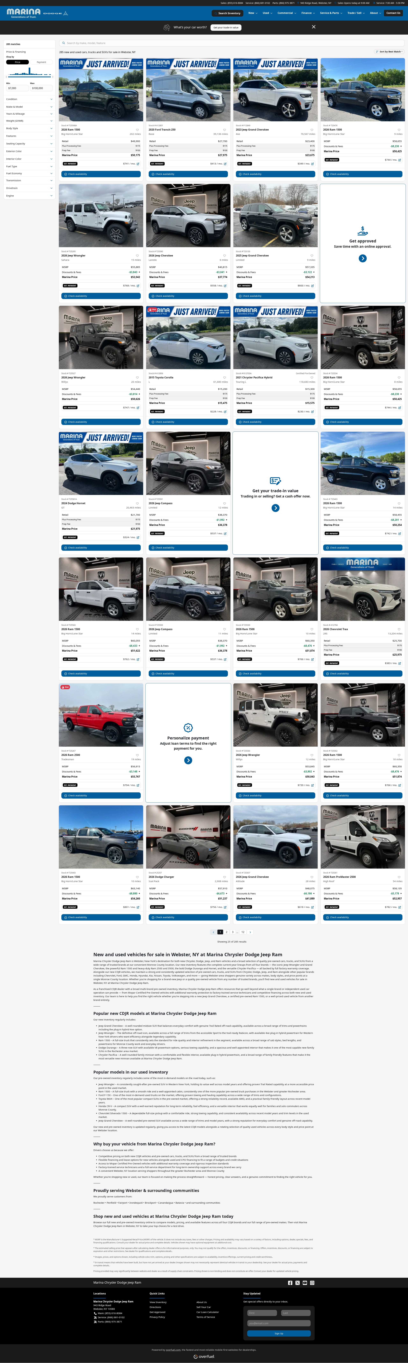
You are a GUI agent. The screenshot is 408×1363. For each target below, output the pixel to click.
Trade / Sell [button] (354, 13)
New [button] (251, 13)
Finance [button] (307, 13)
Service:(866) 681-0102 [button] (111, 1317)
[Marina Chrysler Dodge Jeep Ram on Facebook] (289, 1282)
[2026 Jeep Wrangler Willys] (101, 337)
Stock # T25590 (156, 251)
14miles (397, 507)
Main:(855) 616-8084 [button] (110, 1313)
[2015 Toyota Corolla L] (188, 337)
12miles (223, 507)
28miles (310, 881)
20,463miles (133, 507)
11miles (223, 633)
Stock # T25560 (68, 625)
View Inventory (158, 1302)
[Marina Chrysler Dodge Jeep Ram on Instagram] (311, 1282)
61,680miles (220, 381)
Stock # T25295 (68, 251)
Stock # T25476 (330, 125)
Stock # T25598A (69, 125)
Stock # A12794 (330, 625)
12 (242, 932)
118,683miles (307, 381)
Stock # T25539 (243, 625)
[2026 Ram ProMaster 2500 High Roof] (363, 837)
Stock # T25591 (156, 499)
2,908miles (221, 881)
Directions (155, 1307)
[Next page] (250, 932)
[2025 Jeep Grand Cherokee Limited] (275, 215)
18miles (397, 759)
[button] (314, 3)
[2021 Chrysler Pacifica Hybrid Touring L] (275, 337)
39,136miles (220, 133)
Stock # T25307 (243, 872)
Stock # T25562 (330, 750)
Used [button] (266, 13)
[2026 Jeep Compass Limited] (188, 463)
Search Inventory (229, 13)
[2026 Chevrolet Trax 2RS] (363, 589)
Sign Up (279, 1333)
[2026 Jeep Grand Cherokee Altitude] (275, 837)
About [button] (374, 13)
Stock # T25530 (243, 750)
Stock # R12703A (243, 373)
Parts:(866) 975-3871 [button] (110, 1321)
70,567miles (308, 133)
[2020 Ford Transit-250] (188, 89)
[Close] (314, 27)
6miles (224, 259)
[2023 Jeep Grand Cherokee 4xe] (275, 89)
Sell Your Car (204, 1307)
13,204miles (395, 633)
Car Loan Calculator (208, 1312)
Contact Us (393, 13)
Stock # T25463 (330, 499)
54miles (397, 881)
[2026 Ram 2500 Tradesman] (101, 715)
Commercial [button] (285, 13)
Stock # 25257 (155, 872)
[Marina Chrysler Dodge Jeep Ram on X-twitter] (296, 1282)
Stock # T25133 (243, 251)
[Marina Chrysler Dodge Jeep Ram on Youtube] (303, 1282)
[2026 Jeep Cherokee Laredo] (188, 215)
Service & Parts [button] (329, 13)
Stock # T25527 (68, 373)
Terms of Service (206, 1317)
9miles (398, 133)
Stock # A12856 (156, 373)
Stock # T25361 (330, 872)
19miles (136, 759)
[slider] (6, 77)
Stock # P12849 (243, 125)
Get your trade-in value (226, 27)
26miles (136, 381)
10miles (310, 633)
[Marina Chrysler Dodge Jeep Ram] (37, 13)
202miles (135, 133)
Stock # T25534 (330, 373)
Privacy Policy (157, 1317)
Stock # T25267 (68, 750)
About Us (202, 1302)
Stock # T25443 (68, 872)
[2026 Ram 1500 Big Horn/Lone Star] (101, 89)
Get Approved (157, 1312)
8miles (398, 381)
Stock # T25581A (69, 499)
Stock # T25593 (156, 625)
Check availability (77, 173)
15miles (136, 259)
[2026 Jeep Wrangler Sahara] (101, 215)
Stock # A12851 (156, 125)
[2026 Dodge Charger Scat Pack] (188, 837)
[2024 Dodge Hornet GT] (101, 463)
